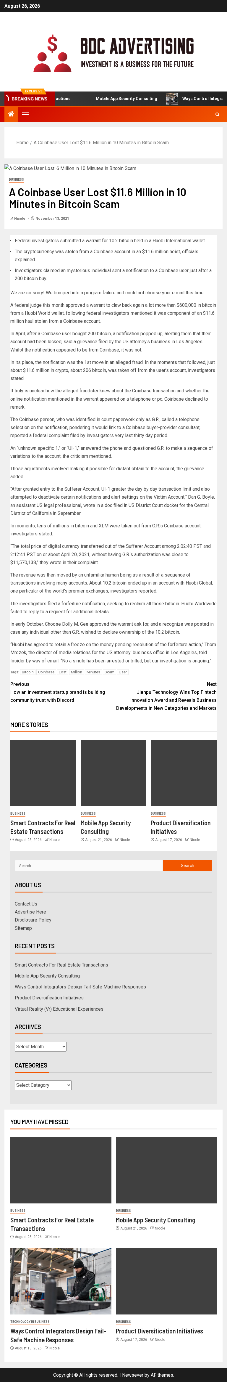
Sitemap (23, 928)
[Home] (11, 114)
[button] (25, 114)
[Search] (217, 114)
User (123, 672)
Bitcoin (28, 672)
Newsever (132, 1375)
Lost (63, 672)
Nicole (20, 218)
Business (16, 179)
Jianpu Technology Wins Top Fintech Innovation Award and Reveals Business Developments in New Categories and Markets (166, 696)
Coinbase (46, 672)
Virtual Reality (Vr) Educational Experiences (59, 1009)
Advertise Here (30, 912)
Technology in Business (30, 1321)
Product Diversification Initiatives (49, 998)
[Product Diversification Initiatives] (184, 773)
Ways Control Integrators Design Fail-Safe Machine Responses (80, 987)
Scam (109, 672)
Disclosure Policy (33, 920)
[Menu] (25, 114)
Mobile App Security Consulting (116, 98)
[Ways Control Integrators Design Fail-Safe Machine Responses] (60, 1281)
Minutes (93, 672)
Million (76, 672)
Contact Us (26, 904)
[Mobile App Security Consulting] (114, 773)
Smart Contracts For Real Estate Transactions (61, 965)
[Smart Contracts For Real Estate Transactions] (43, 773)
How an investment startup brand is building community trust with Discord (57, 692)
